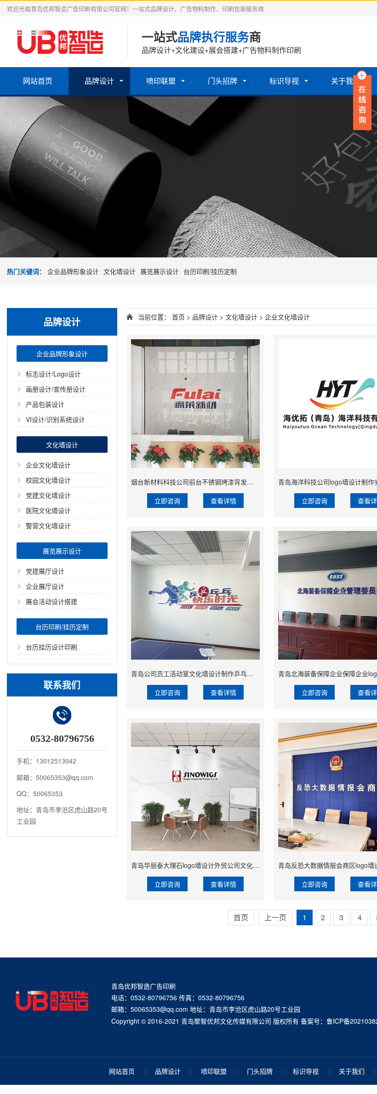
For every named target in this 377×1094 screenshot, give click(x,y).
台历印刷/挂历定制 (210, 271)
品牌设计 (99, 80)
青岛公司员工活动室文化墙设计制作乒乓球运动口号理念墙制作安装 (227, 673)
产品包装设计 (45, 404)
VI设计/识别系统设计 (55, 419)
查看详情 (223, 500)
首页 (178, 316)
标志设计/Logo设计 (53, 373)
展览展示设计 (159, 271)
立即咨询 (167, 500)
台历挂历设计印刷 (51, 646)
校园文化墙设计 (48, 479)
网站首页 (37, 80)
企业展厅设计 (45, 586)
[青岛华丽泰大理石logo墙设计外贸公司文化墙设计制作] (195, 787)
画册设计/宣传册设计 (56, 388)
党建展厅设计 (45, 570)
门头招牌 (222, 80)
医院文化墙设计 (48, 510)
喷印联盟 (161, 80)
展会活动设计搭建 (51, 601)
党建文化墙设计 (48, 495)
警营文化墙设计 (48, 525)
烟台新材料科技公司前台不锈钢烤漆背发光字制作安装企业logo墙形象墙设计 (240, 481)
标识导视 (284, 80)
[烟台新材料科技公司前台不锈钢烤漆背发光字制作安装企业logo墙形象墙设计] (195, 403)
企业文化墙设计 (48, 464)
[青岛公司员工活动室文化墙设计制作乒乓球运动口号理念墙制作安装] (195, 595)
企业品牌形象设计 (73, 271)
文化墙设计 (119, 271)
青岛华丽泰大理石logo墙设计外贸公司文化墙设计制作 (208, 865)
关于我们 (352, 1071)
